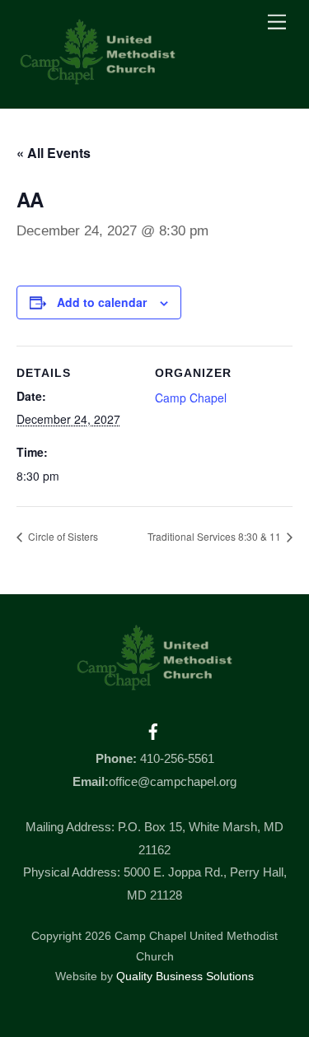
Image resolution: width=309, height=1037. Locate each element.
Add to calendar (102, 302)
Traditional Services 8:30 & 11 (215, 536)
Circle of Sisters (62, 536)
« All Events (53, 152)
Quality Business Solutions (185, 976)
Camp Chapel (191, 397)
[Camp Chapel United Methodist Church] (98, 78)
